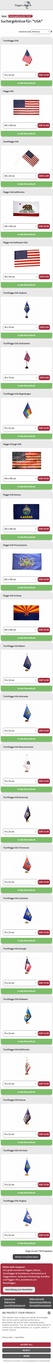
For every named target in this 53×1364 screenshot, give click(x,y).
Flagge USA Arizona (12, 595)
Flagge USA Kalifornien (14, 192)
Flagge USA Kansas (12, 494)
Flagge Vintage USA (12, 444)
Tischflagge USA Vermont (15, 1150)
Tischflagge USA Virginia (14, 1201)
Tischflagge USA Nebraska (15, 696)
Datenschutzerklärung (40, 1302)
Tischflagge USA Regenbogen (17, 394)
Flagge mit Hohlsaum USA (15, 242)
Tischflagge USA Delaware (15, 999)
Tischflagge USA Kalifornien (16, 1049)
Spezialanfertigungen (14, 1308)
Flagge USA (8, 91)
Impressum (9, 1299)
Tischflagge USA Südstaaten (16, 343)
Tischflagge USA (11, 40)
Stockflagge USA (11, 141)
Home (4, 16)
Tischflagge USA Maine (14, 646)
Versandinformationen (40, 1305)
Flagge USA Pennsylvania (15, 545)
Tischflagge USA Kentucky (15, 797)
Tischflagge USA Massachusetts (18, 747)
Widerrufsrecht (36, 1299)
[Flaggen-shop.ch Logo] (26, 5)
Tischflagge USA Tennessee (16, 847)
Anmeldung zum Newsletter (19, 1289)
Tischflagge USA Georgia (14, 948)
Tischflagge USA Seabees (15, 293)
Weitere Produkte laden (26, 1257)
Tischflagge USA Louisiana (15, 898)
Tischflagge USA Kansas (14, 1100)
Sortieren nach (25, 32)
